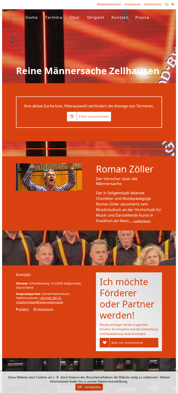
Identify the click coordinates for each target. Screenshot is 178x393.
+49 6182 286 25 (50, 298)
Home (31, 17)
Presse (142, 17)
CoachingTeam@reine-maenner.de (39, 302)
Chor (75, 17)
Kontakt (119, 17)
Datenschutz (153, 4)
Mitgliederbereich (109, 4)
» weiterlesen (142, 221)
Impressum (132, 4)
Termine (53, 17)
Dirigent (96, 17)
